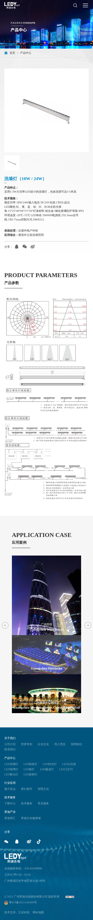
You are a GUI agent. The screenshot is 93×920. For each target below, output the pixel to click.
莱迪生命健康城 (31, 818)
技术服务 (10, 797)
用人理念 (60, 744)
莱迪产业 (10, 811)
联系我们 (10, 749)
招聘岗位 (76, 744)
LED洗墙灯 (11, 764)
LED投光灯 (50, 764)
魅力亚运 (10, 789)
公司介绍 (10, 744)
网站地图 (38, 912)
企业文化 (43, 744)
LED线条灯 (30, 764)
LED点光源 (69, 764)
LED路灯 (29, 769)
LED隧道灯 (47, 769)
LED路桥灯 (30, 774)
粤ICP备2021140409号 (23, 902)
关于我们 (10, 738)
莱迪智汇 (10, 818)
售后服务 (43, 803)
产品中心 (10, 758)
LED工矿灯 (66, 769)
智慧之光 (43, 789)
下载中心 (10, 803)
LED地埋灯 (11, 769)
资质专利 (26, 744)
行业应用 (10, 782)
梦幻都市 (26, 789)
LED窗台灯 (11, 774)
